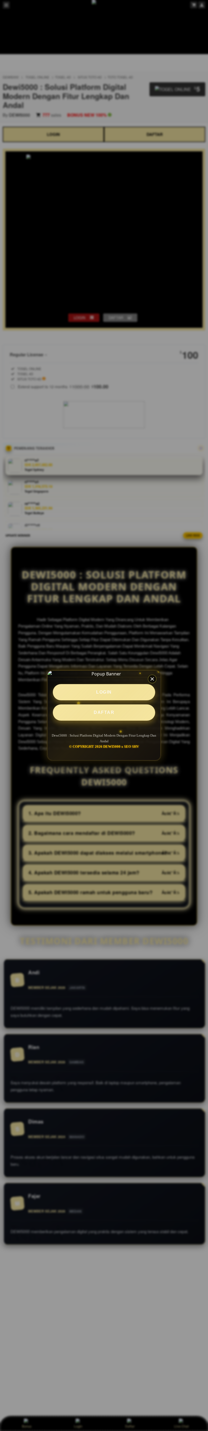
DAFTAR (104, 712)
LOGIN (104, 692)
